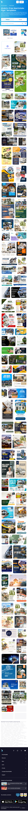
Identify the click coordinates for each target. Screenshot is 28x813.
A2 (22, 741)
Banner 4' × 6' (7, 736)
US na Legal (13, 740)
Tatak (16, 736)
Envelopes (19, 738)
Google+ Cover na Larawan (11, 722)
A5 (15, 741)
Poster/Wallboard (7, 740)
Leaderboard (16, 745)
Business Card (9, 724)
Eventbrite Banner (7, 735)
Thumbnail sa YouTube (15, 727)
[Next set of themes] (26, 33)
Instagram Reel (16, 723)
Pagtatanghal (6, 743)
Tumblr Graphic (13, 734)
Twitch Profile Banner (7, 731)
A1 (20, 741)
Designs (8, 19)
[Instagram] (17, 750)
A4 (22, 738)
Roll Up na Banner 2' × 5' (12, 737)
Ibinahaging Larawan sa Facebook (11, 725)
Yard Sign (21, 737)
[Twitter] (21, 750)
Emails (20, 19)
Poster (4, 723)
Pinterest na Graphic (17, 733)
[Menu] (26, 2)
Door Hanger (14, 738)
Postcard (12, 736)
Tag (10, 738)
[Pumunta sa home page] (1, 2)
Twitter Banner (7, 734)
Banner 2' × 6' (20, 736)
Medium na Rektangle (19, 744)
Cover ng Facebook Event (10, 726)
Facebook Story (7, 727)
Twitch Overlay (15, 731)
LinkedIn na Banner (9, 733)
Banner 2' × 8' (6, 738)
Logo (5, 724)
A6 (17, 741)
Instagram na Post (10, 723)
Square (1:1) (6, 744)
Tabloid (9, 739)
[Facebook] (13, 750)
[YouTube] (25, 750)
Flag (18, 737)
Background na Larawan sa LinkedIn (10, 732)
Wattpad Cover (12, 743)
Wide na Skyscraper (9, 745)
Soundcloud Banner (15, 735)
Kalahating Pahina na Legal (9, 741)
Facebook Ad (12, 744)
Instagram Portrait (16, 724)
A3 (18, 741)
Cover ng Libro (10, 742)
